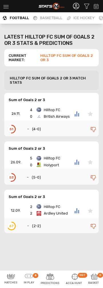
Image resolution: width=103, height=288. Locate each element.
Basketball (51, 18)
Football (19, 18)
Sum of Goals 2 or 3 (27, 100)
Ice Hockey (84, 18)
